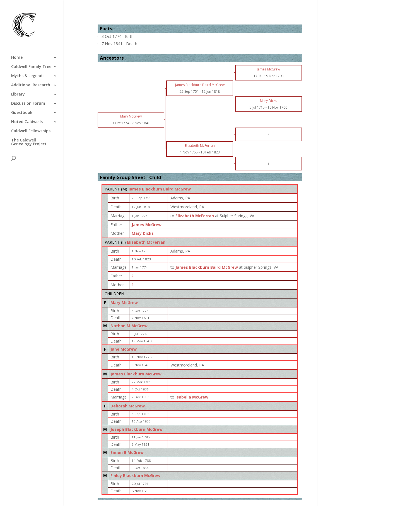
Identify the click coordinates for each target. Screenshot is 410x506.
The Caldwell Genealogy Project (29, 142)
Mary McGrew (124, 302)
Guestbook (21, 113)
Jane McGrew (123, 349)
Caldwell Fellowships (30, 131)
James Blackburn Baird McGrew (159, 189)
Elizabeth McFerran (146, 242)
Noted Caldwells (27, 122)
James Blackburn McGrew (135, 374)
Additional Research (30, 85)
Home (17, 57)
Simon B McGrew (127, 452)
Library (18, 94)
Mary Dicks (143, 233)
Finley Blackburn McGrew (135, 475)
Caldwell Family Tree (31, 67)
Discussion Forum (28, 103)
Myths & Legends (27, 76)
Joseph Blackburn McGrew (136, 429)
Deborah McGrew (127, 406)
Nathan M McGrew (129, 325)
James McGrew (146, 224)
